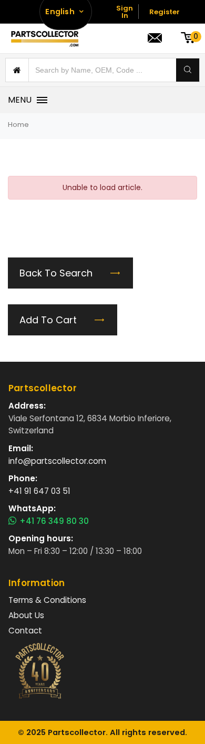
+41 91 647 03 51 (39, 491)
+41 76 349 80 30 (54, 521)
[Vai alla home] (44, 38)
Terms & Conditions (47, 600)
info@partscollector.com (57, 461)
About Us (26, 615)
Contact (25, 630)
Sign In (124, 12)
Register (164, 12)
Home (18, 125)
